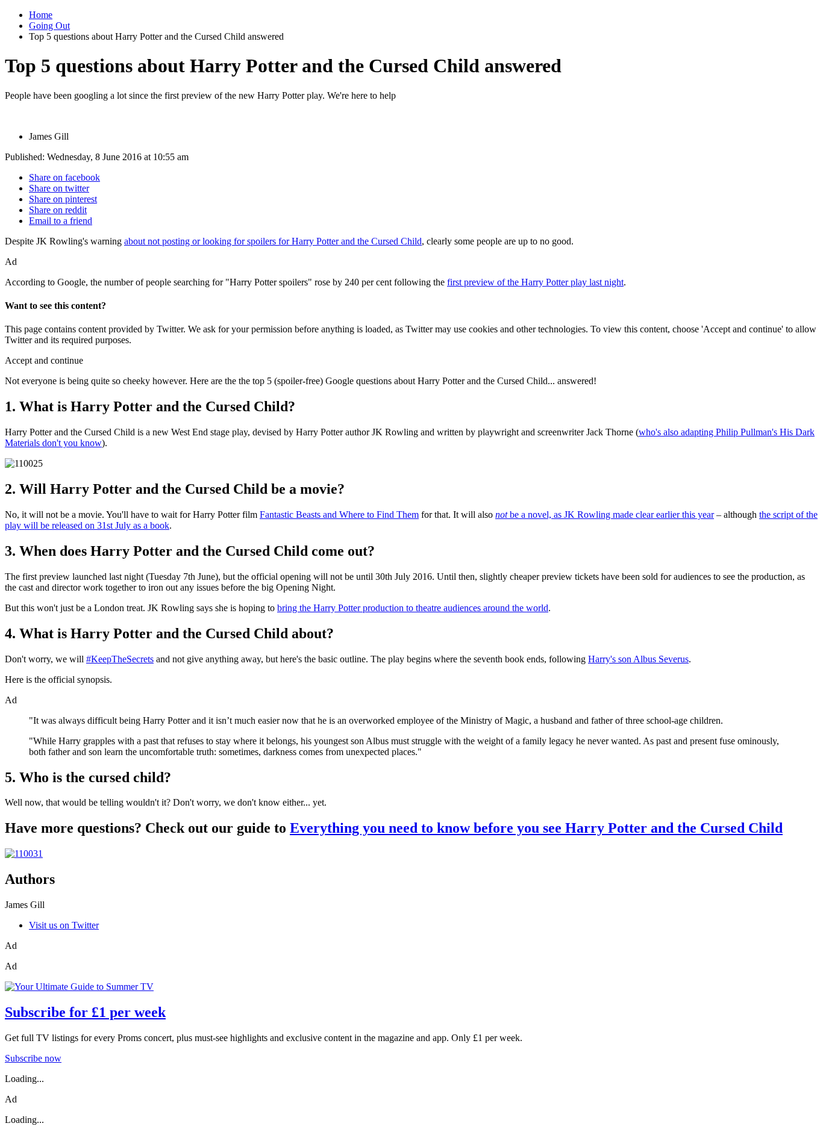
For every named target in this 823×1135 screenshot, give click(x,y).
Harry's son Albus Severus (638, 659)
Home (40, 15)
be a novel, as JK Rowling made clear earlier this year (604, 514)
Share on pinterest (63, 199)
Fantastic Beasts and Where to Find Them (339, 514)
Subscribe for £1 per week (85, 1012)
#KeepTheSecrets (120, 659)
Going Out (49, 25)
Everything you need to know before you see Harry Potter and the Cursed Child (536, 828)
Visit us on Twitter (64, 925)
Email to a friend (60, 221)
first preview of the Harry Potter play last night (535, 282)
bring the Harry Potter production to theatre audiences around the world (412, 608)
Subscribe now (33, 1058)
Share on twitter (59, 188)
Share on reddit (58, 210)
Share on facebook (64, 177)
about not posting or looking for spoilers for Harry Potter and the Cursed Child (273, 241)
